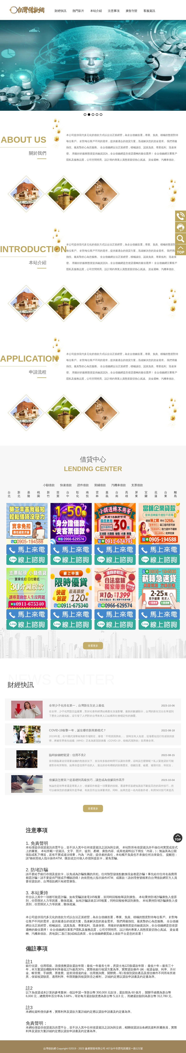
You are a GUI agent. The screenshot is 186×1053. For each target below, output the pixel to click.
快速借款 (66, 485)
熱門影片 (78, 10)
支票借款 (137, 485)
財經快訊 (60, 10)
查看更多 (93, 645)
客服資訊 (149, 10)
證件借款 (83, 485)
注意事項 (114, 10)
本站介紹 (96, 10)
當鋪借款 (100, 485)
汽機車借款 (118, 485)
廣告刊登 (131, 10)
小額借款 (49, 485)
